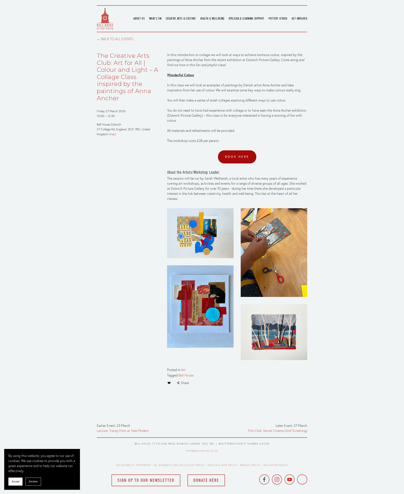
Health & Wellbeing (212, 18)
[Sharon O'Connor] (302, 479)
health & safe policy (222, 465)
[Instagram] (277, 479)
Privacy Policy (250, 465)
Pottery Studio (277, 18)
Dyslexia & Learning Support (246, 18)
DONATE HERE (206, 480)
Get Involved (299, 18)
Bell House (186, 375)
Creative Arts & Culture (181, 18)
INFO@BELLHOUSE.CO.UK (202, 450)
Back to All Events (117, 39)
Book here (237, 157)
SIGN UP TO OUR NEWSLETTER (145, 480)
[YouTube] (289, 479)
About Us (139, 18)
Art (183, 370)
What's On (155, 18)
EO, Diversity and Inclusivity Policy (179, 465)
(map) (112, 134)
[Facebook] (264, 479)
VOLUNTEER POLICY (275, 465)
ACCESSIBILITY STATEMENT (133, 465)
